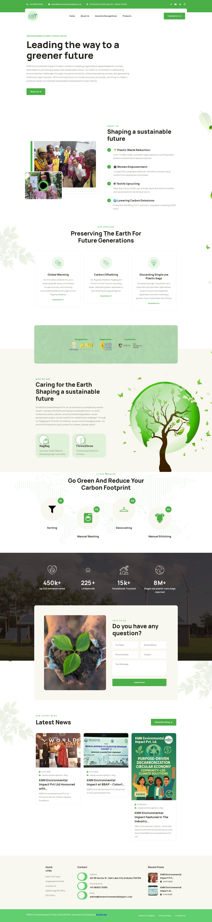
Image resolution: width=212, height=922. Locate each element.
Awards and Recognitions (52, 775)
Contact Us (51, 886)
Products (127, 16)
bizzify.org (101, 914)
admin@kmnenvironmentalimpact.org (66, 4)
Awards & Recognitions (106, 16)
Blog (65, 775)
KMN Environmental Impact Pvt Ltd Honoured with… (57, 784)
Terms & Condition (146, 915)
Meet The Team (53, 876)
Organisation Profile (55, 881)
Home (72, 16)
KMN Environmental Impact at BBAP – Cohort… (106, 782)
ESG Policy (50, 895)
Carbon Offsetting (106, 274)
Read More (57, 300)
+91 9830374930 (36, 4)
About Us (85, 16)
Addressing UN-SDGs (55, 890)
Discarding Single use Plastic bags (153, 276)
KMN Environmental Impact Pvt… (170, 876)
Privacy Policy (165, 915)
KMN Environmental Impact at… (170, 889)
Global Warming (58, 274)
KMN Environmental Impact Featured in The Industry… (151, 817)
